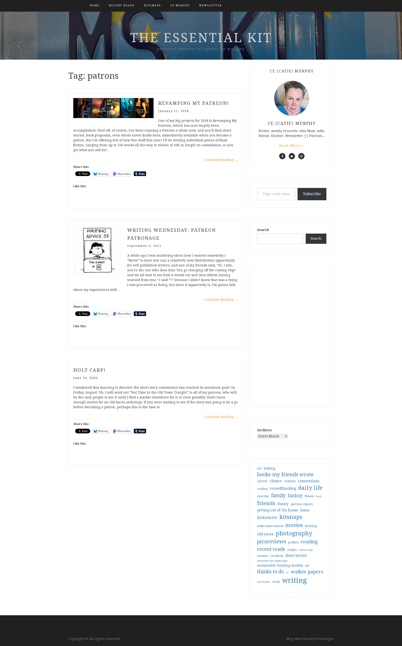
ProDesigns (324, 639)
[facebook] (282, 156)
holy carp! (89, 370)
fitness (309, 496)
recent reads (271, 549)
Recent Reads (122, 5)
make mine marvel (270, 526)
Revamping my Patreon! (193, 103)
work (276, 581)
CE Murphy (180, 5)
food (319, 496)
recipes (292, 549)
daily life (310, 488)
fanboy (295, 495)
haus (304, 510)
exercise (263, 496)
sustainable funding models (280, 565)
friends (266, 503)
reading (309, 541)
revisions (276, 556)
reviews (262, 556)
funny (283, 503)
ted (307, 565)
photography (294, 533)
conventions (308, 481)
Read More (291, 145)
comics (290, 481)
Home (95, 5)
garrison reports (302, 504)
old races (265, 534)
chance (276, 481)
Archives (264, 430)
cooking (262, 488)
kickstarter (267, 517)
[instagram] (301, 156)
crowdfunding (283, 488)
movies (294, 525)
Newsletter (210, 5)
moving (311, 526)
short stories (296, 555)
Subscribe (312, 194)
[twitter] (292, 156)
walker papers (307, 572)
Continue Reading (221, 160)
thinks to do (270, 572)
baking (269, 468)
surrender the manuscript (272, 560)
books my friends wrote (285, 474)
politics (293, 542)
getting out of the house (277, 510)
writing (294, 580)
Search (263, 230)
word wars (263, 581)
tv (287, 572)
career (262, 481)
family (278, 495)
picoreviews (271, 541)
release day (306, 549)
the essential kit (201, 37)
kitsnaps (152, 5)
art (259, 468)
